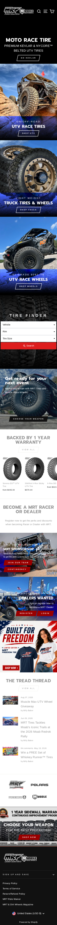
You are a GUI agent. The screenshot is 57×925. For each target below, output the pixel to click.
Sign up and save (16, 874)
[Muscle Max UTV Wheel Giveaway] (10, 700)
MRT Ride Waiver (12, 899)
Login (45, 613)
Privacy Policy (10, 883)
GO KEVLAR (28, 58)
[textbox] (28, 324)
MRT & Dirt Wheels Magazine (18, 904)
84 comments (27, 748)
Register (26, 613)
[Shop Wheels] (28, 255)
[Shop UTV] (28, 102)
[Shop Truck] (28, 178)
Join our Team (18, 563)
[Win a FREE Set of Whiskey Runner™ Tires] (10, 751)
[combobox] (29, 324)
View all (28, 449)
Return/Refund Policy (14, 894)
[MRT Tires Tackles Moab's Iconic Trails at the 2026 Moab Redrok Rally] (10, 721)
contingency (17, 569)
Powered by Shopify (28, 922)
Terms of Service (11, 888)
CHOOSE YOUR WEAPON (28, 419)
